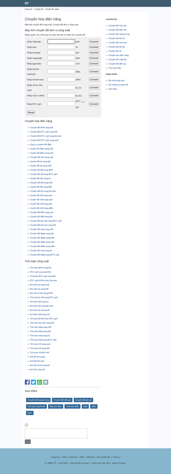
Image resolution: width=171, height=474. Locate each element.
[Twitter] (34, 384)
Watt (85, 406)
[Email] (46, 384)
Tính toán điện (72, 406)
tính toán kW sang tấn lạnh (41, 306)
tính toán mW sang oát (40, 314)
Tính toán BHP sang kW (40, 268)
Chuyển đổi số (114, 51)
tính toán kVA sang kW (40, 365)
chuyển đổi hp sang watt (40, 166)
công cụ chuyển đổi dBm (41, 144)
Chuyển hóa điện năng (118, 55)
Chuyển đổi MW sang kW (41, 217)
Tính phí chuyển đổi (36, 406)
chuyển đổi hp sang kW (40, 161)
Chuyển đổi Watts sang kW (42, 234)
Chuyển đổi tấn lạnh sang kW (43, 225)
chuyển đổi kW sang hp (40, 178)
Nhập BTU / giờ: (34, 104)
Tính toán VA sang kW (39, 348)
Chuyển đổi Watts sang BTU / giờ (44, 255)
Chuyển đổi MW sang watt (41, 212)
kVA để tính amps (37, 357)
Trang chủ (28, 9)
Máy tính (91, 457)
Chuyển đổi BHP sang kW (41, 127)
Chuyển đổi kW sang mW (41, 183)
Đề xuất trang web (116, 80)
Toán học (73, 457)
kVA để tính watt (37, 361)
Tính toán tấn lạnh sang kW (42, 323)
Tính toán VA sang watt (40, 344)
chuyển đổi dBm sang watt (41, 153)
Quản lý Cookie (119, 463)
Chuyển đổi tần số (83, 400)
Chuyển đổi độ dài (116, 47)
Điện (30, 413)
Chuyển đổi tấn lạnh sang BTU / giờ (46, 221)
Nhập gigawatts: (34, 64)
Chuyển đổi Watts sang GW (42, 242)
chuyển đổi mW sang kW (41, 204)
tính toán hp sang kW (39, 289)
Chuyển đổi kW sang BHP (41, 170)
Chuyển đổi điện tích (117, 30)
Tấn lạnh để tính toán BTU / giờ (44, 319)
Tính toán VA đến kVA (39, 353)
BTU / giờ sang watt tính (40, 272)
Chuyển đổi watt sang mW (41, 229)
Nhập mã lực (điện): (36, 96)
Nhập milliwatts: (34, 42)
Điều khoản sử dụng (79, 463)
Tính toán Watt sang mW (40, 327)
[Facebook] (27, 384)
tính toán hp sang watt (39, 285)
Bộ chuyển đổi (103, 457)
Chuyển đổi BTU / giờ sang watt (44, 140)
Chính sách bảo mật (100, 463)
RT (27, 3)
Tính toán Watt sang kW (40, 331)
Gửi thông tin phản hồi (118, 85)
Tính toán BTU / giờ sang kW (43, 276)
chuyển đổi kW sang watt (41, 195)
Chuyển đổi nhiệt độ (117, 60)
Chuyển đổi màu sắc (117, 26)
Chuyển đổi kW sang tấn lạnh (43, 191)
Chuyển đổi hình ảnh (117, 43)
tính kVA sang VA (37, 369)
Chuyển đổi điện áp (62, 400)
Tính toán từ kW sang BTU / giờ (44, 297)
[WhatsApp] (40, 384)
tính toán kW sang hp (39, 302)
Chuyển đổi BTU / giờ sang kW (43, 132)
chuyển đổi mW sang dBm (41, 208)
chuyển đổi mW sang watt (41, 200)
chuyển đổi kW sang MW (41, 187)
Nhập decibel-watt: (35, 80)
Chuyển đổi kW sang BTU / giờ (43, 174)
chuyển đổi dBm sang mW (41, 149)
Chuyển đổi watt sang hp (41, 250)
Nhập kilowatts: (34, 53)
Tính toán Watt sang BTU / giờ (43, 340)
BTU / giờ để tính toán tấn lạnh (43, 280)
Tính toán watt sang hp (40, 336)
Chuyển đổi (39, 9)
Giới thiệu (112, 89)
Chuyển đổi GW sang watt (41, 157)
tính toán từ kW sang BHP (41, 293)
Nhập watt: (32, 47)
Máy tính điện (56, 406)
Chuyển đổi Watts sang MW (42, 238)
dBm (94, 406)
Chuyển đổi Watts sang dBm (42, 246)
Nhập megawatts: (35, 58)
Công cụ (116, 457)
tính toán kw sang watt (39, 310)
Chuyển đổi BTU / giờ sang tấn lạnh (46, 136)
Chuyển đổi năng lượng (38, 400)
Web (64, 457)
